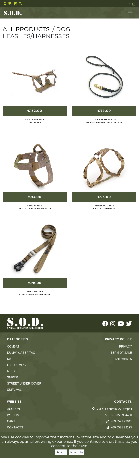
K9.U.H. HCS (34, 205)
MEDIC (11, 371)
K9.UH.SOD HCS (104, 205)
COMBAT (13, 346)
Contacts (15, 427)
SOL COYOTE (35, 291)
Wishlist (14, 415)
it (129, 4)
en (133, 4)
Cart (11, 421)
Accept (61, 452)
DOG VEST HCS (34, 119)
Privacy (125, 346)
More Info (76, 452)
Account (14, 408)
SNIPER (12, 377)
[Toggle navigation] (130, 12)
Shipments (123, 358)
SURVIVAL (14, 389)
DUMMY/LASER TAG (21, 352)
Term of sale (121, 352)
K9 (9, 358)
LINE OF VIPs (16, 365)
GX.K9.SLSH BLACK (104, 119)
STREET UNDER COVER (24, 383)
